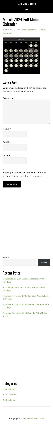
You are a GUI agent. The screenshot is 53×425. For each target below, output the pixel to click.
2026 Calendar (9, 400)
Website (7, 155)
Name (7, 128)
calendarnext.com (35, 418)
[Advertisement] (26, 224)
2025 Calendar (9, 394)
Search (6, 257)
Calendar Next (26, 4)
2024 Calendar (10, 389)
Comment (9, 98)
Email (6, 142)
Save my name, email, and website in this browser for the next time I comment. (24, 174)
